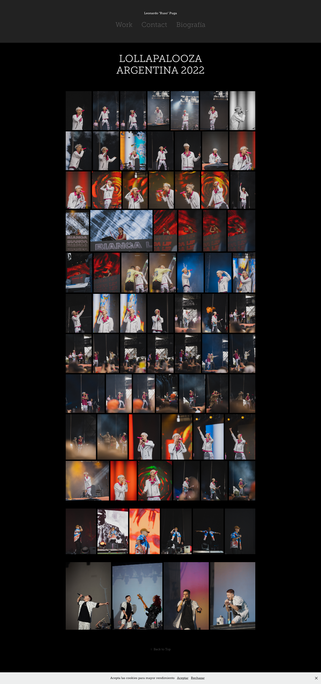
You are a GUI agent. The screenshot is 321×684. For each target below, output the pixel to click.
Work (124, 24)
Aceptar (182, 678)
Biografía (190, 24)
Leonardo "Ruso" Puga (160, 13)
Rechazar (198, 678)
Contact (154, 24)
